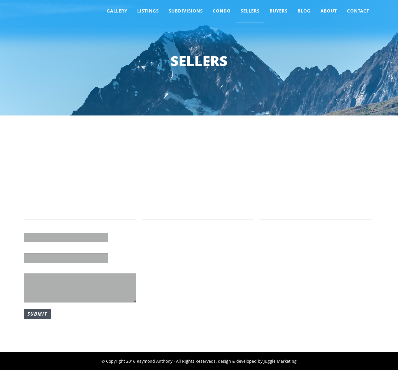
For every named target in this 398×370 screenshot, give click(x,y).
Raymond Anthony (58, 16)
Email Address (38, 249)
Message (33, 269)
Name (30, 229)
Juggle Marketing (280, 361)
